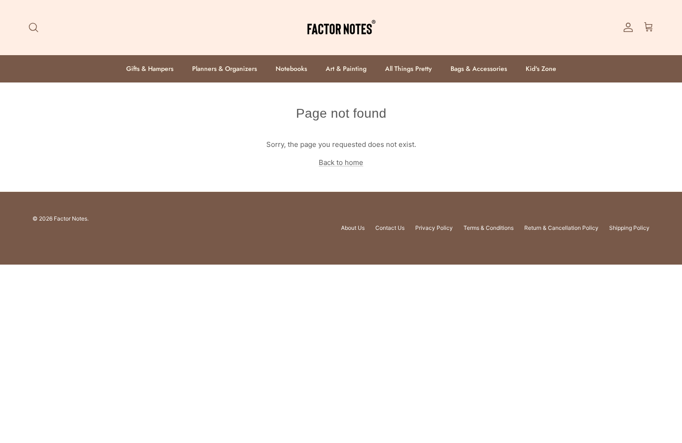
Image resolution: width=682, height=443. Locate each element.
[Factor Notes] (341, 27)
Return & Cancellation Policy (561, 227)
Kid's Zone (541, 68)
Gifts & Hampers (150, 68)
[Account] (626, 27)
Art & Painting (346, 68)
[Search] (33, 27)
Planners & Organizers (224, 68)
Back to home (341, 162)
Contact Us (390, 227)
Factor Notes (70, 218)
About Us (353, 227)
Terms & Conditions (488, 227)
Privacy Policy (434, 227)
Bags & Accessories (478, 68)
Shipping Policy (629, 227)
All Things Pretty (408, 68)
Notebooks (291, 68)
